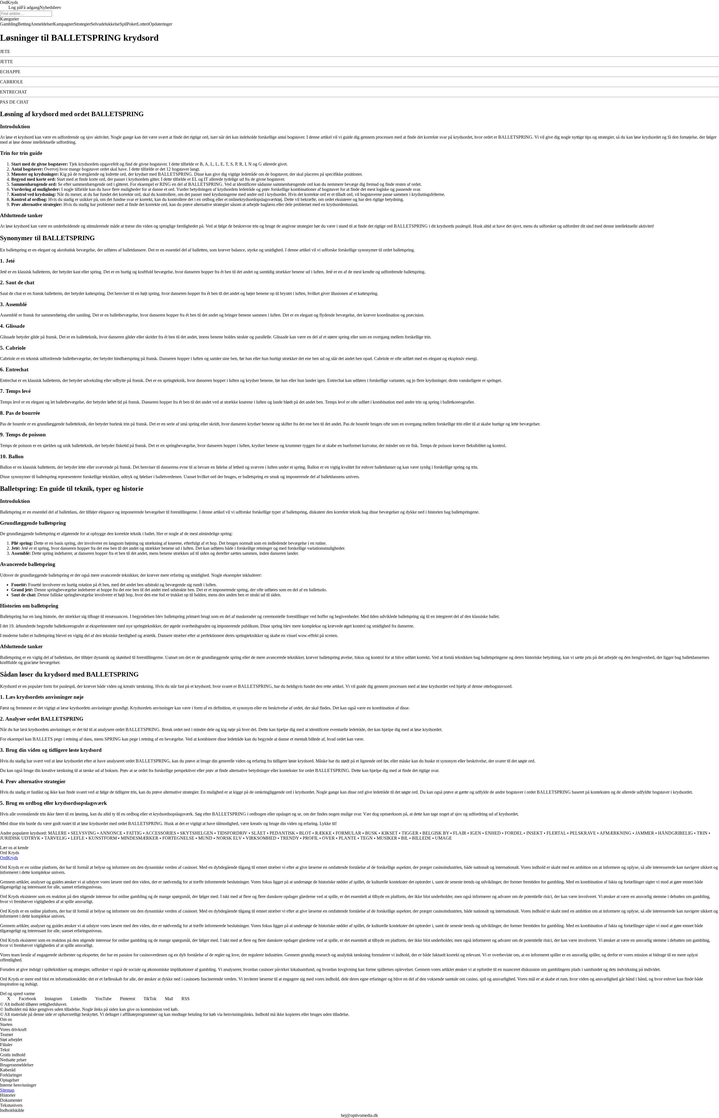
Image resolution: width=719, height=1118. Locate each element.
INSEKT (534, 833)
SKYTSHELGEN (196, 833)
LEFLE (78, 838)
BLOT (305, 833)
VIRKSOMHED (261, 838)
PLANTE (347, 838)
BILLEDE (421, 838)
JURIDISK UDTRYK (20, 838)
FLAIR (459, 833)
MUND (205, 838)
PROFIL (310, 838)
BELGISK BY (435, 833)
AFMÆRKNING (615, 833)
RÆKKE (323, 833)
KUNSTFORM (102, 838)
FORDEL (513, 833)
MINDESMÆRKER (139, 838)
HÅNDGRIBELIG (675, 833)
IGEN (475, 833)
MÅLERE (57, 833)
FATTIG (134, 833)
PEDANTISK (282, 833)
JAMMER (644, 833)
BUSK (371, 833)
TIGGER (410, 833)
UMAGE (443, 838)
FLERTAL (556, 833)
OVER (328, 838)
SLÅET (258, 833)
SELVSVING (83, 833)
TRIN (702, 833)
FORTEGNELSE (178, 838)
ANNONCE (111, 833)
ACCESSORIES (160, 833)
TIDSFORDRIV (232, 833)
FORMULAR (348, 833)
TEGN (366, 838)
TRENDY (289, 838)
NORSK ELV (229, 838)
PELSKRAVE (583, 833)
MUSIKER (387, 838)
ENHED (493, 833)
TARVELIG (55, 838)
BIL (404, 838)
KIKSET (389, 833)
